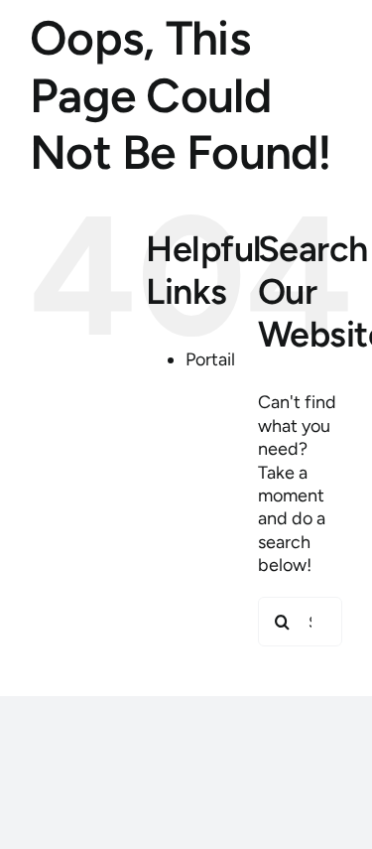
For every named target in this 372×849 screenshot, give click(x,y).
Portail (210, 359)
